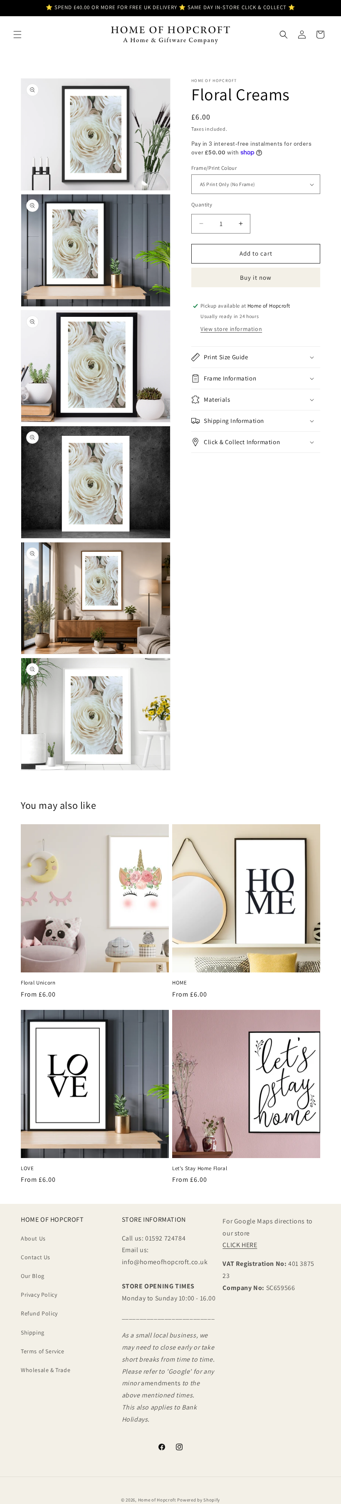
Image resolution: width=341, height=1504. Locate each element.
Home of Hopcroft (157, 1500)
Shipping (32, 1332)
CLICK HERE (239, 1244)
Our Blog (32, 1276)
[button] (17, 34)
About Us (33, 1238)
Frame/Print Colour (214, 168)
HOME (179, 982)
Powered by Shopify (198, 1500)
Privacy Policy (39, 1294)
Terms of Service (42, 1351)
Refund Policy (39, 1313)
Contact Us (35, 1257)
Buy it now (256, 277)
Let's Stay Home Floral (199, 1168)
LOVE (27, 1168)
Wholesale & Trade (45, 1370)
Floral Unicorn (38, 982)
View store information (231, 329)
